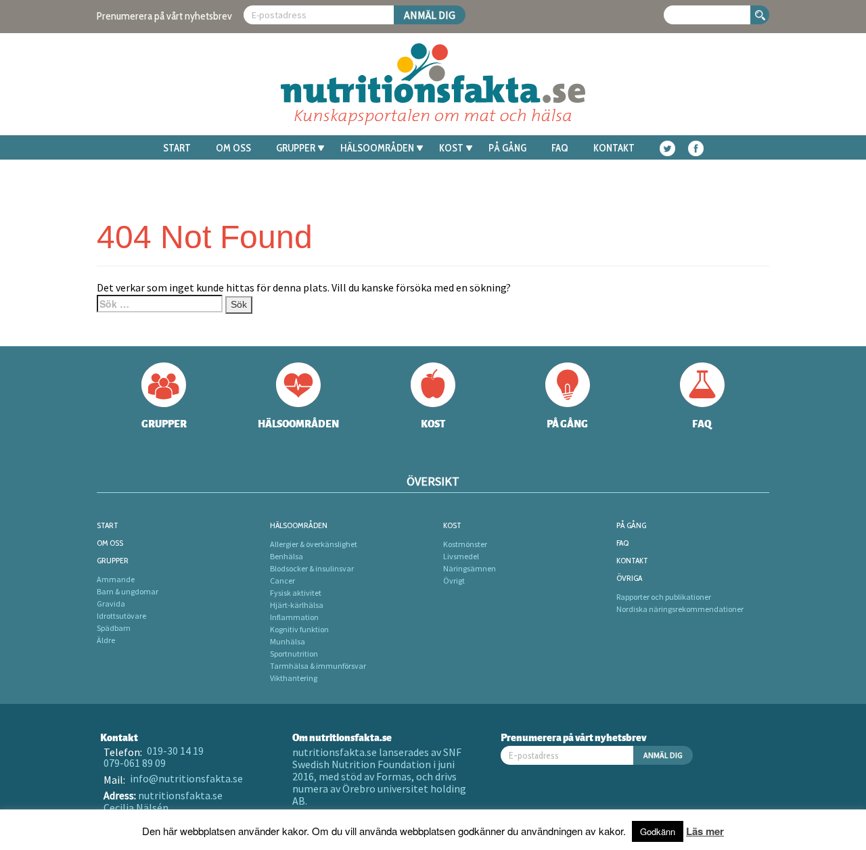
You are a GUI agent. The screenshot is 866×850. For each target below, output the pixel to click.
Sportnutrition (294, 653)
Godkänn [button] (657, 831)
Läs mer (705, 831)
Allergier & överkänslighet (313, 544)
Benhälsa (286, 556)
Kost (451, 148)
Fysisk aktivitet (295, 593)
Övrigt (454, 580)
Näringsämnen (469, 568)
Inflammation (294, 617)
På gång (507, 148)
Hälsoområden (377, 148)
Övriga (629, 578)
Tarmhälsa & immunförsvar (318, 666)
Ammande (116, 579)
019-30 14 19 (175, 750)
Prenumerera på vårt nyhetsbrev (164, 15)
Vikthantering (293, 678)
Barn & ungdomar (127, 591)
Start (177, 148)
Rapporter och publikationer (663, 597)
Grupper (295, 148)
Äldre (106, 640)
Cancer (282, 580)
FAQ (559, 148)
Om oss (233, 148)
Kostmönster (465, 544)
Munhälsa (287, 641)
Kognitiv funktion (299, 629)
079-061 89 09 (135, 763)
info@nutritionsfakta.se (186, 778)
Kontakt (614, 148)
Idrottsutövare (121, 616)
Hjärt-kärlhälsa (296, 605)
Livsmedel (461, 556)
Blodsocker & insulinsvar (312, 568)
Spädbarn (114, 628)
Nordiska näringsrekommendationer (680, 609)
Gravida (111, 603)
